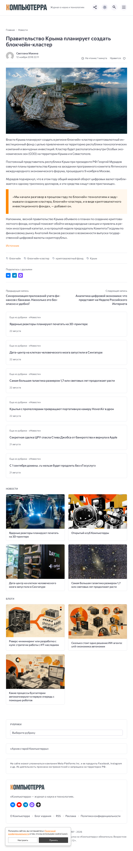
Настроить (23, 840)
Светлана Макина (27, 53)
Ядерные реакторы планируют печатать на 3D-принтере (49, 324)
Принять (53, 840)
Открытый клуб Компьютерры (90, 532)
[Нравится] (125, 58)
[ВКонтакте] (12, 804)
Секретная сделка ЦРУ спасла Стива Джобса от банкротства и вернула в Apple (63, 437)
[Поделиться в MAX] (20, 275)
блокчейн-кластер (38, 258)
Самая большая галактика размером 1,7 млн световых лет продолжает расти (62, 380)
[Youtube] (19, 804)
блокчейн (15, 258)
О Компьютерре (20, 815)
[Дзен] (38, 804)
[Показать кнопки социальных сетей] (95, 7)
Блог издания (43, 815)
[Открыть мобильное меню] (124, 7)
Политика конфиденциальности (101, 815)
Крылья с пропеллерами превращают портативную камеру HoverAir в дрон (62, 409)
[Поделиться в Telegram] (14, 275)
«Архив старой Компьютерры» (29, 748)
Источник (12, 245)
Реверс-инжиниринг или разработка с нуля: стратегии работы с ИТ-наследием (34, 642)
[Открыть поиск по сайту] (114, 7)
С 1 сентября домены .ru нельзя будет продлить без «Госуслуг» (53, 465)
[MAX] (31, 804)
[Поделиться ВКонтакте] (8, 275)
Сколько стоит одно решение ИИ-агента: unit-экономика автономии (96, 644)
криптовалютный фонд (69, 258)
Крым (93, 258)
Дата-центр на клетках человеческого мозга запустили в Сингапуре (56, 352)
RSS (58, 815)
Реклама (70, 815)
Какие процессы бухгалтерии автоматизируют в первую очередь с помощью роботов (31, 696)
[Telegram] (25, 804)
